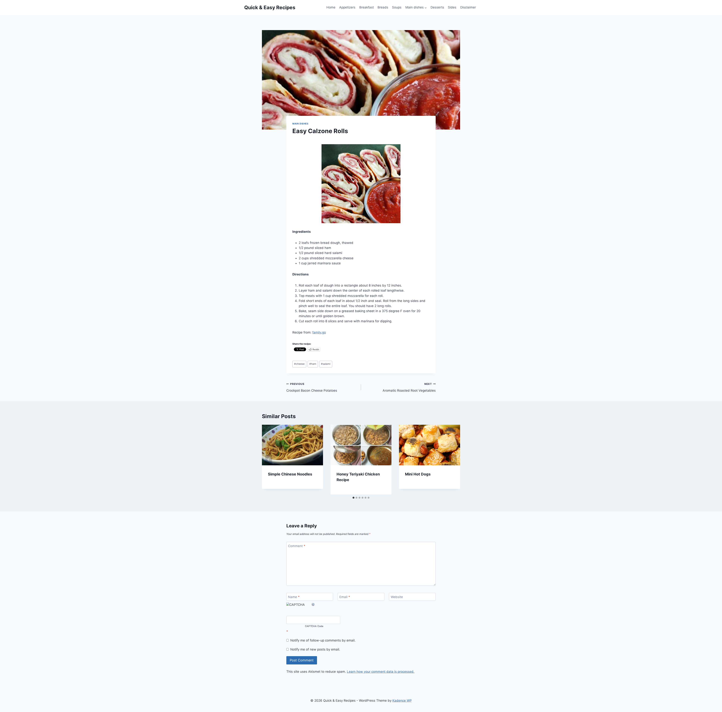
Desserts (437, 7)
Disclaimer (468, 7)
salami (325, 363)
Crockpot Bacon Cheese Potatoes (311, 387)
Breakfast (366, 7)
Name (294, 597)
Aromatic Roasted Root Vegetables (409, 387)
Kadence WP (402, 700)
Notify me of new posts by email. (315, 649)
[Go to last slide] (268, 460)
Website (397, 597)
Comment (296, 546)
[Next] (453, 460)
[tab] (353, 498)
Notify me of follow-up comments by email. (323, 640)
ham (312, 363)
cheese (299, 363)
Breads (383, 7)
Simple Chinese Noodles (290, 474)
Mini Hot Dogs (418, 474)
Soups (396, 7)
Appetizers (347, 7)
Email (344, 597)
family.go (319, 332)
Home (330, 7)
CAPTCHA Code (314, 626)
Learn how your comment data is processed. (380, 671)
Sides (452, 7)
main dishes (300, 123)
